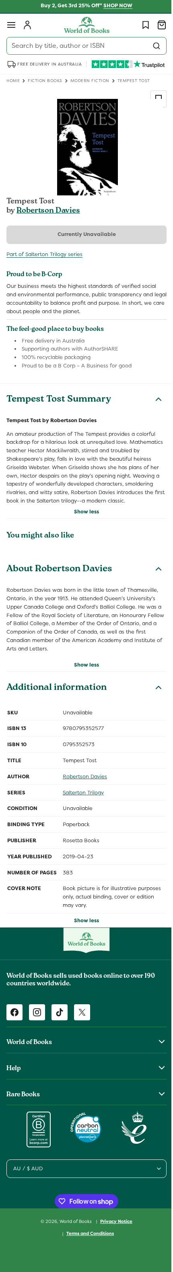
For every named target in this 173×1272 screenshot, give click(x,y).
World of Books (73, 1229)
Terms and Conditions (87, 1241)
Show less (83, 520)
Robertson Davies (48, 211)
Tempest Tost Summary (58, 400)
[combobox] (83, 46)
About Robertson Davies (59, 578)
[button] (11, 25)
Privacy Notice (113, 1229)
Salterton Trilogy (83, 801)
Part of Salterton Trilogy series (44, 254)
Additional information (56, 696)
